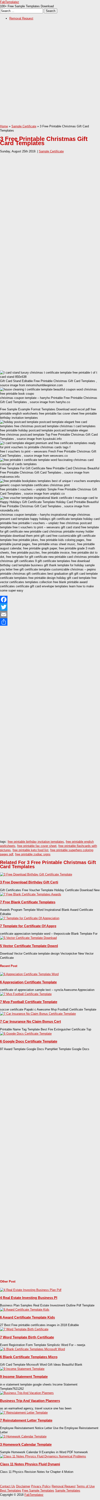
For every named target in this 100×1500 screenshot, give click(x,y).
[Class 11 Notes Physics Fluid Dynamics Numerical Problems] (43, 1456)
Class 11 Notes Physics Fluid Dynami (30, 1464)
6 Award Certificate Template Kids (27, 1317)
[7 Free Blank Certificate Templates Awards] (30, 894)
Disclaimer (23, 1486)
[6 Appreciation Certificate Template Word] (29, 974)
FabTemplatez (9, 2)
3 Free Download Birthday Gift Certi (29, 882)
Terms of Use (86, 1486)
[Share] (50, 622)
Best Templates (10, 1490)
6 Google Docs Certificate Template (28, 1041)
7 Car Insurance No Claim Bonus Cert (30, 1021)
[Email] (50, 614)
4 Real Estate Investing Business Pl (28, 1298)
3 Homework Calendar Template (26, 1444)
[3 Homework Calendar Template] (23, 1436)
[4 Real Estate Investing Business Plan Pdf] (30, 1290)
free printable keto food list (30, 850)
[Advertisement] (50, 74)
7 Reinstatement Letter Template (26, 1420)
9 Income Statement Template (24, 1377)
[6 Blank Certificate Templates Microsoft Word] (32, 1349)
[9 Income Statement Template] (22, 1369)
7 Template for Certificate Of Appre (28, 926)
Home (4, 126)
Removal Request (21, 18)
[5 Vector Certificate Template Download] (28, 938)
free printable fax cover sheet (37, 846)
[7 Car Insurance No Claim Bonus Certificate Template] (38, 1013)
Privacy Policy (41, 1486)
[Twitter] (50, 607)
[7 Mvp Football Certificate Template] (26, 994)
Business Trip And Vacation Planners (30, 1401)
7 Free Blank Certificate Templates (27, 902)
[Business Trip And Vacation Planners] (27, 1393)
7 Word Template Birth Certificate (27, 1337)
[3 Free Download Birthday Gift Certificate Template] (36, 874)
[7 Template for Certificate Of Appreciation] (29, 918)
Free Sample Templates (38, 1490)
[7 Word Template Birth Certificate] (24, 1329)
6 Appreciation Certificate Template (28, 982)
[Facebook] (50, 599)
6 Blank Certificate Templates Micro (28, 1357)
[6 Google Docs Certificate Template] (26, 1033)
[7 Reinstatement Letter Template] (24, 1412)
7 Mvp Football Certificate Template (28, 1002)
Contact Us (7, 1486)
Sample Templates (67, 1490)
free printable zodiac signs (32, 854)
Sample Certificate (23, 126)
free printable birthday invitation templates (36, 841)
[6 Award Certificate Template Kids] (24, 1309)
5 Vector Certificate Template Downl (29, 946)
